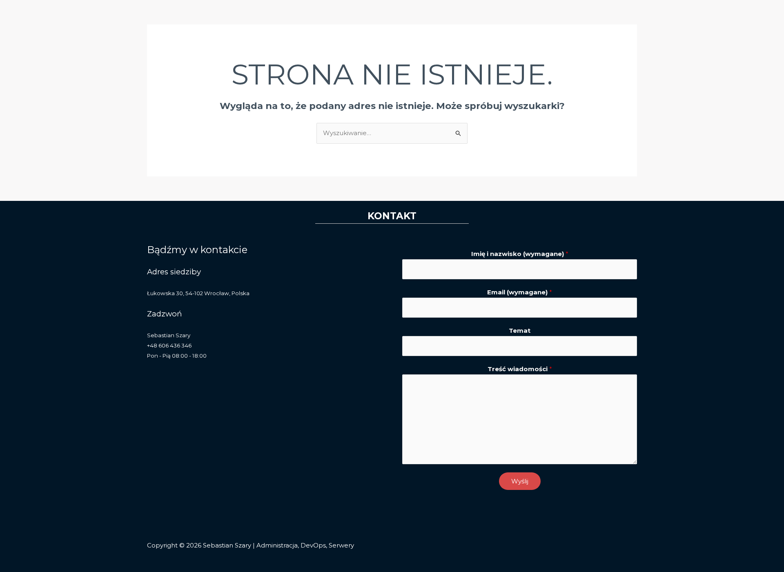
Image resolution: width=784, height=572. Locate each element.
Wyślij (519, 481)
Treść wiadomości (520, 369)
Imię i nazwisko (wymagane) (519, 254)
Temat (519, 330)
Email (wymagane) (519, 292)
